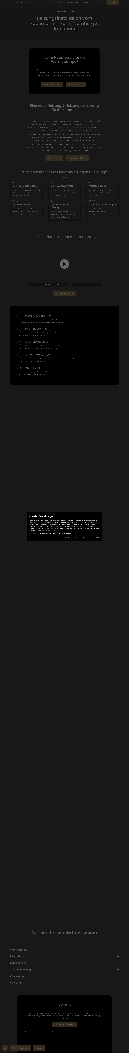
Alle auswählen (95, 537)
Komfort (54, 533)
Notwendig (34, 533)
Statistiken (44, 533)
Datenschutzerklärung (48, 530)
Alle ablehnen (69, 537)
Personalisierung (66, 533)
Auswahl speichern (82, 537)
